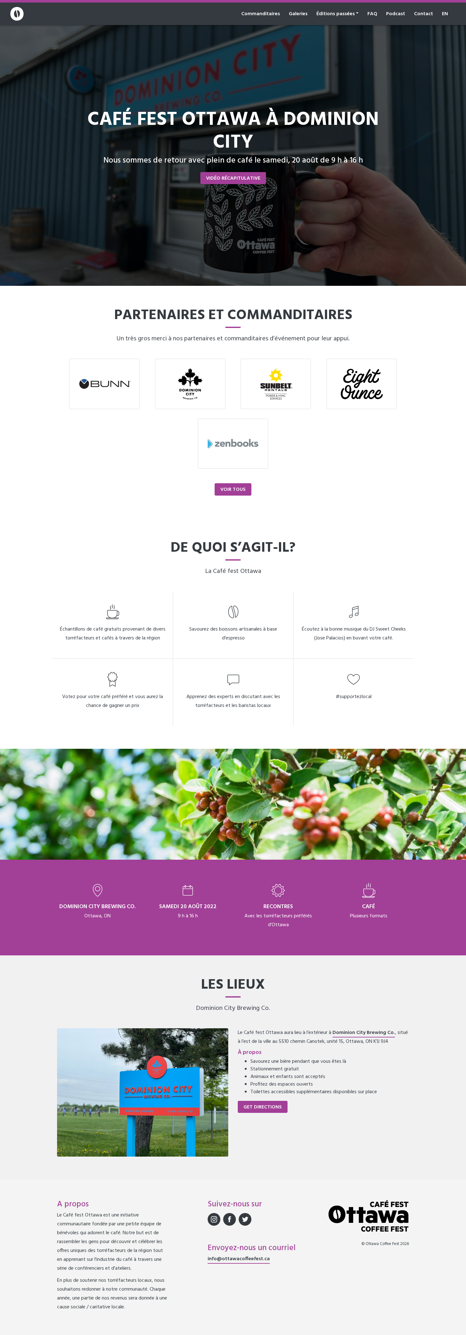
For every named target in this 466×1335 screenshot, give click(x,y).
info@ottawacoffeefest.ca (239, 1259)
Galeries (298, 14)
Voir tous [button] (233, 489)
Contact (423, 14)
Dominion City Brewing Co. (364, 1033)
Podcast (395, 14)
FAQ (372, 14)
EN (445, 14)
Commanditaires (260, 14)
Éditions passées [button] (335, 14)
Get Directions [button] (262, 1107)
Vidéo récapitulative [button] (233, 178)
